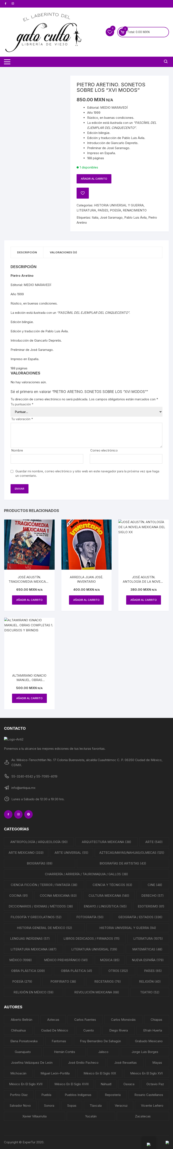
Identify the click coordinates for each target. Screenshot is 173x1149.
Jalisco (103, 1052)
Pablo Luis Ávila (135, 217)
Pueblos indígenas (78, 1095)
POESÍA (115, 210)
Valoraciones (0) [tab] (63, 252)
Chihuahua (18, 1030)
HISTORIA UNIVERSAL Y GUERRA (119, 205)
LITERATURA (86, 210)
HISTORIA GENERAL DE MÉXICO (44, 928)
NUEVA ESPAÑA (148, 960)
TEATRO (149, 992)
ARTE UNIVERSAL (71, 853)
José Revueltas (125, 1063)
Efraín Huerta (152, 1030)
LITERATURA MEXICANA (34, 949)
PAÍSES (103, 210)
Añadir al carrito (94, 178)
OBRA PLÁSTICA (28, 971)
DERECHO (152, 896)
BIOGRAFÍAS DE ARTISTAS (123, 863)
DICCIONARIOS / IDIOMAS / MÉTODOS (41, 906)
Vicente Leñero (152, 1106)
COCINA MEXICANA (58, 896)
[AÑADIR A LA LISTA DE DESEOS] (83, 193)
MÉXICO (20, 960)
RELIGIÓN (150, 981)
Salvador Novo (20, 1106)
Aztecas (53, 1020)
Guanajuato (23, 1052)
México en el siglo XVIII (71, 1084)
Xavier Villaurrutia (34, 1116)
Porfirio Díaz (19, 1095)
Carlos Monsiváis (123, 1020)
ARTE (154, 842)
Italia (95, 217)
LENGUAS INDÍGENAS (30, 939)
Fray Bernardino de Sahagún (100, 1041)
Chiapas (156, 1020)
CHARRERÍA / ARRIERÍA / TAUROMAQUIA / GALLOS (86, 874)
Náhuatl (106, 1084)
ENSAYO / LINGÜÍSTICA (105, 906)
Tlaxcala (96, 1106)
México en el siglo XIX (100, 1073)
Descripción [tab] (27, 252)
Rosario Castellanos (148, 1095)
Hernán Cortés (64, 1052)
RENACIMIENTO (135, 210)
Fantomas (59, 1041)
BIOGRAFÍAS (40, 863)
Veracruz (121, 1106)
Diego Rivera (118, 1030)
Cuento (88, 1030)
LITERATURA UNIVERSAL (94, 949)
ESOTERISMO (151, 906)
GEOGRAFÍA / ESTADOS (140, 917)
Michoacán (18, 1073)
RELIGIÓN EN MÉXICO (34, 992)
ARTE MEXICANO (26, 853)
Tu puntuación (22, 404)
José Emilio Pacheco (83, 1063)
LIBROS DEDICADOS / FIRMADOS (92, 939)
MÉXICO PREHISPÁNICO (66, 960)
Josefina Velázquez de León (32, 1063)
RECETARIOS (107, 981)
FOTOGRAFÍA (90, 917)
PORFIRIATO (63, 981)
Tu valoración (22, 419)
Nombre (17, 450)
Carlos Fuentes (85, 1020)
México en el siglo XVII (25, 1084)
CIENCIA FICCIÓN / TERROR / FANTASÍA (44, 885)
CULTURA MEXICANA (109, 896)
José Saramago (111, 217)
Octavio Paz (155, 1084)
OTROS (118, 971)
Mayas (157, 1063)
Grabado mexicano (149, 1041)
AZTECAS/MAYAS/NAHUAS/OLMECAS (131, 853)
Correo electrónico (104, 450)
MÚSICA (110, 960)
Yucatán (91, 1116)
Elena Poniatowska (24, 1041)
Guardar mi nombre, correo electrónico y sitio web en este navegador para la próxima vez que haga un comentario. (87, 473)
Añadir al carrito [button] (29, 599)
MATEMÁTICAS (147, 949)
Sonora (49, 1106)
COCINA (18, 896)
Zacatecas (143, 1116)
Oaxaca (128, 1084)
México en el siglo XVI (146, 1073)
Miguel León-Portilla (55, 1073)
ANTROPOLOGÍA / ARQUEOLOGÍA (39, 842)
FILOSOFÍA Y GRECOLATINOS (36, 917)
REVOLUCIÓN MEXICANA (96, 992)
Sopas (71, 1106)
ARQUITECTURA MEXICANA (106, 842)
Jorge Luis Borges (145, 1052)
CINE (155, 885)
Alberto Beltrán (21, 1020)
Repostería (113, 1095)
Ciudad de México (54, 1030)
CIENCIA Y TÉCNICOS (112, 885)
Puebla (46, 1095)
